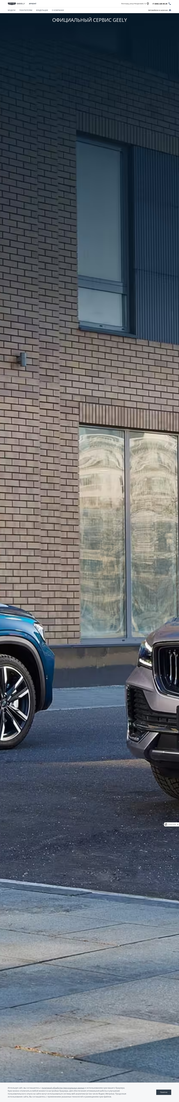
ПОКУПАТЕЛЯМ (25, 10)
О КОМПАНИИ (58, 10)
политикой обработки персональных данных (63, 1088)
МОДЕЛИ (11, 10)
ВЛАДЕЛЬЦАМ (42, 10)
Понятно (163, 1092)
